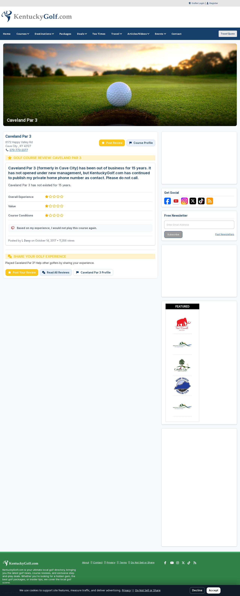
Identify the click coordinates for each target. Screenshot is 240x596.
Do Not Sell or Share (142, 562)
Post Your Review (24, 272)
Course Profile (143, 142)
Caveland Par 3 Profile (96, 272)
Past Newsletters (224, 234)
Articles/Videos (137, 33)
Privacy (111, 562)
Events (159, 33)
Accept (213, 590)
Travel (115, 33)
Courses (21, 33)
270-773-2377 (19, 150)
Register (213, 3)
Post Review (114, 142)
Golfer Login (198, 3)
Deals (80, 33)
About (85, 562)
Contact (98, 562)
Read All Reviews (58, 272)
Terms (123, 562)
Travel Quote (228, 33)
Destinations (43, 33)
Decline (197, 590)
